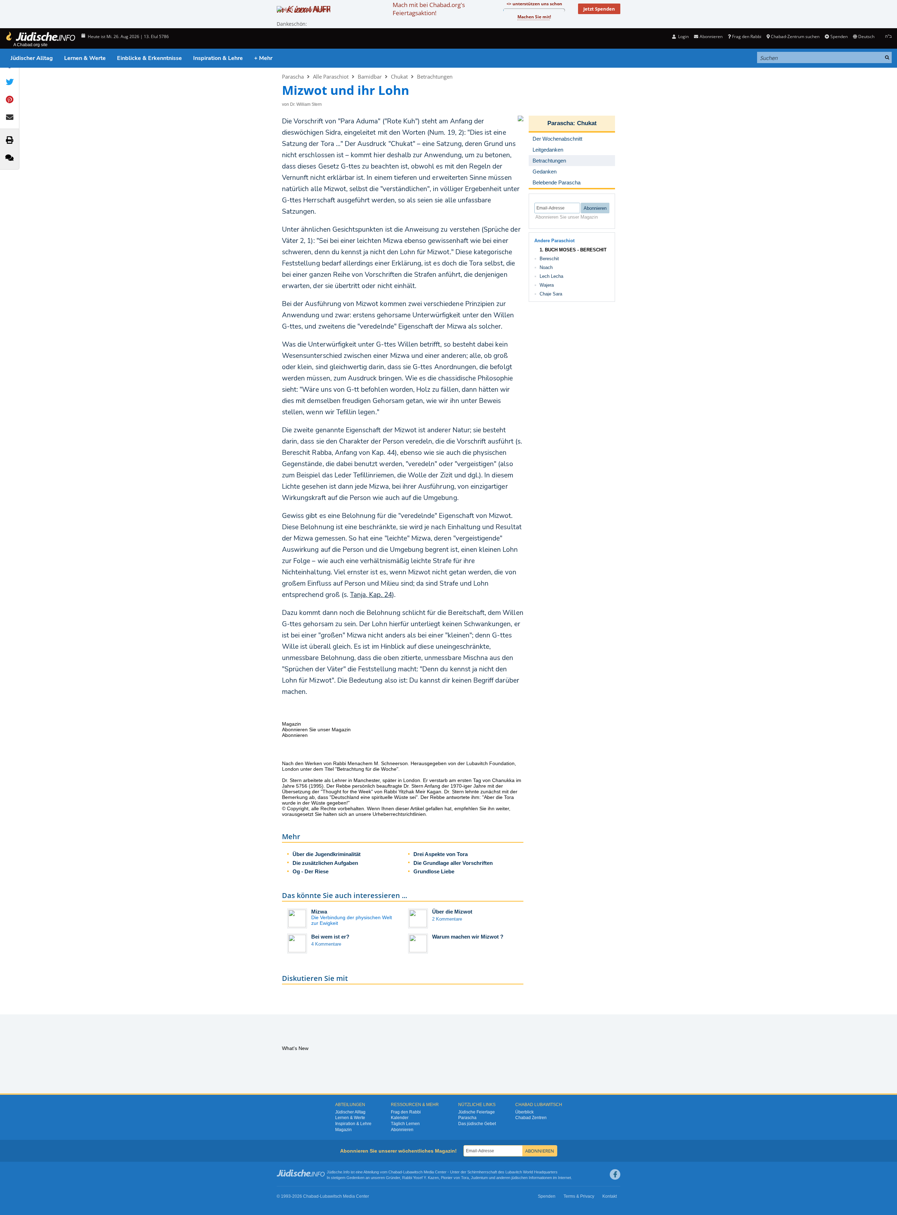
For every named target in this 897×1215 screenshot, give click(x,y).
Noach (546, 267)
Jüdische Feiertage (476, 1112)
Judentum (479, 1178)
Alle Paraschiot (331, 76)
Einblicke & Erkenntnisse (149, 58)
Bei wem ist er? (330, 937)
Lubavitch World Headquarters (531, 1172)
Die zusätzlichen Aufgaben (325, 863)
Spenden (838, 36)
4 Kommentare (326, 944)
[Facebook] (615, 1174)
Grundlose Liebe (433, 871)
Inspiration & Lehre (218, 58)
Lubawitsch (413, 1172)
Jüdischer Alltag (32, 58)
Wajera (547, 285)
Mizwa (319, 912)
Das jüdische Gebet (477, 1123)
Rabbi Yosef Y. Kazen (420, 1178)
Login (683, 36)
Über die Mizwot (452, 912)
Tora (465, 1178)
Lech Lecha (551, 276)
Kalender (399, 1117)
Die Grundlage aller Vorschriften (453, 863)
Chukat (399, 76)
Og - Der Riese (310, 871)
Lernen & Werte (85, 58)
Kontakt (609, 1196)
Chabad (395, 1172)
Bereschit (549, 258)
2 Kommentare (447, 919)
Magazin (343, 1129)
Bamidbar (370, 76)
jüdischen (519, 1178)
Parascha (293, 76)
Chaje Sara (551, 294)
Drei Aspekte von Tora (440, 854)
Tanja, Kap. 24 (371, 594)
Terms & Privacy (579, 1196)
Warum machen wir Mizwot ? (467, 937)
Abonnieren (402, 1129)
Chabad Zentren (531, 1117)
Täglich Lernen (405, 1123)
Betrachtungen (435, 76)
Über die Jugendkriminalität (327, 854)
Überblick (524, 1112)
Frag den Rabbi (746, 36)
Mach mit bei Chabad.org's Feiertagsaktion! (429, 9)
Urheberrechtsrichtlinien (399, 814)
